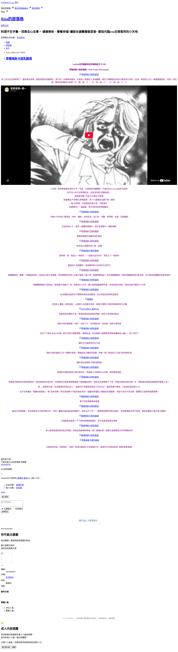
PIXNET (71, 618)
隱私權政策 (103, 618)
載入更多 (5, 497)
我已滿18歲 (6, 647)
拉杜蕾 (19, 488)
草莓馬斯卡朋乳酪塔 (19, 58)
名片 (8, 48)
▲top (3, 492)
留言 (25, 478)
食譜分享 (20, 485)
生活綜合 (21, 38)
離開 (13, 647)
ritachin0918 (6, 464)
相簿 (8, 42)
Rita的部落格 (12, 19)
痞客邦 (20, 478)
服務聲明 (112, 618)
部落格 (9, 45)
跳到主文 (5, 26)
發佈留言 (5, 512)
